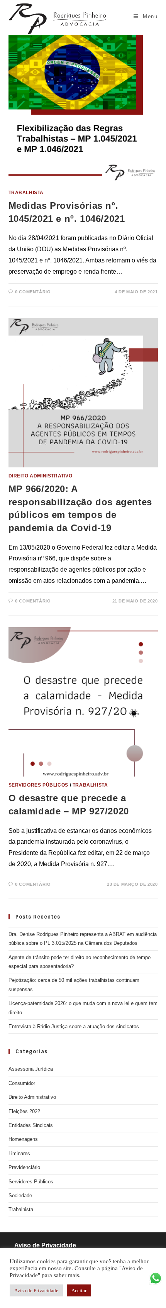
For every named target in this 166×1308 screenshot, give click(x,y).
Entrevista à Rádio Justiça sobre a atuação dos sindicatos (73, 1026)
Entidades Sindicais (30, 1125)
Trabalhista (26, 192)
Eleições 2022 (24, 1111)
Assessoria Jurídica (30, 1069)
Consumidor (21, 1083)
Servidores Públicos (38, 785)
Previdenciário (24, 1167)
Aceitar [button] (78, 1290)
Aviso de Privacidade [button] (36, 1290)
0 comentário (33, 291)
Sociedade (20, 1195)
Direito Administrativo (40, 476)
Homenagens (23, 1139)
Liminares (19, 1153)
